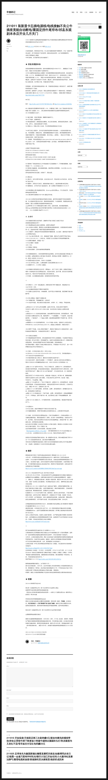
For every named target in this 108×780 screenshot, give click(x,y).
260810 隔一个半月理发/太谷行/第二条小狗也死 (90, 138)
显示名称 (9, 690)
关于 (100, 12)
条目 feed (81, 227)
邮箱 (8, 698)
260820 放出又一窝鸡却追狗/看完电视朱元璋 (89, 93)
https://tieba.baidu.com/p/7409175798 (35, 95)
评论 (8, 666)
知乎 (80, 71)
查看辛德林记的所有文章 (43, 643)
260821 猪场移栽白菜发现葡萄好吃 (87, 89)
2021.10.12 (48, 46)
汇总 (86, 12)
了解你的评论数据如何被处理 (37, 721)
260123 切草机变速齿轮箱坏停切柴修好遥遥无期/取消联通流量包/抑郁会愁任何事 (90, 207)
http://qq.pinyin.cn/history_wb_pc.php (36, 431)
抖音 (80, 67)
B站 (80, 69)
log (7, 51)
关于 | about (82, 191)
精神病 (91, 12)
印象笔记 (81, 77)
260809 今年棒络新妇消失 (85, 142)
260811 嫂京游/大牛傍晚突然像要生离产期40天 (89, 134)
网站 (8, 706)
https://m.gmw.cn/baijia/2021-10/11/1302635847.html (39, 548)
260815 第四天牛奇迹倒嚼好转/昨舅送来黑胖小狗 (90, 114)
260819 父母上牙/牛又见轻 (85, 97)
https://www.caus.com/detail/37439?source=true (37, 521)
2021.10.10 (31, 46)
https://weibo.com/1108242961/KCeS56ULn (50, 559)
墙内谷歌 (81, 74)
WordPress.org (82, 230)
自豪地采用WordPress (17, 773)
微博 (80, 72)
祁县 (81, 12)
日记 (8, 48)
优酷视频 (81, 76)
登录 (80, 226)
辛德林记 (11, 12)
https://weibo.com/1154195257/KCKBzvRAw (41, 104)
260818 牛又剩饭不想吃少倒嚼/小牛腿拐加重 (89, 100)
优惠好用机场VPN (82, 54)
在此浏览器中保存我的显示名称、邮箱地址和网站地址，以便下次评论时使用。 (27, 714)
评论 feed (81, 229)
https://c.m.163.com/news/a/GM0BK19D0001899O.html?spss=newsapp (44, 468)
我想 (73, 12)
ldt (79, 196)
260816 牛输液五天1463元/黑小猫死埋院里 (88, 110)
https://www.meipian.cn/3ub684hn (63, 104)
